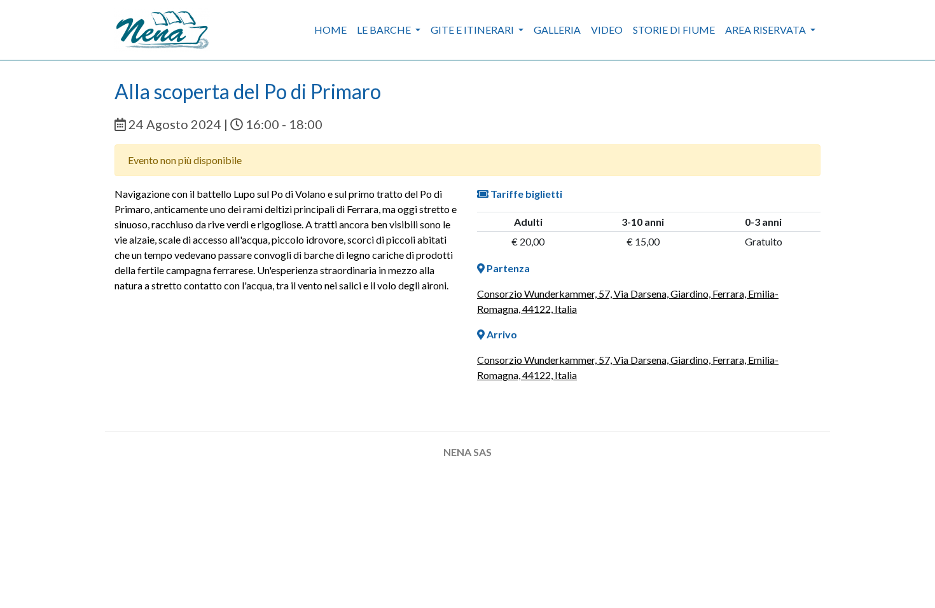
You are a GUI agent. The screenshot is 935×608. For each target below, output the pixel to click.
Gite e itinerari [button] (473, 30)
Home (330, 30)
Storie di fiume (674, 30)
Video (607, 30)
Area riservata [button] (766, 30)
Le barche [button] (385, 30)
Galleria (557, 30)
